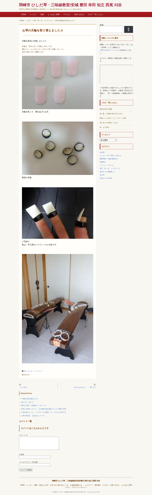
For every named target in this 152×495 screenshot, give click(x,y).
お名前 (21, 454)
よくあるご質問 (53, 14)
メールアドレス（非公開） (29, 462)
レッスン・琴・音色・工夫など (110, 155)
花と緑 (102, 175)
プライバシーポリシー (79, 487)
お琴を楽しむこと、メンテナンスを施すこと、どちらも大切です (43, 412)
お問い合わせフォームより (110, 50)
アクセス (66, 14)
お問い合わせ (79, 14)
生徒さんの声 (43, 485)
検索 (102, 25)
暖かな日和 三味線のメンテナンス (33, 405)
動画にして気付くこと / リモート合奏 (113, 118)
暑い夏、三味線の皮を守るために (111, 114)
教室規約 (98, 485)
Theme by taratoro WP (93, 492)
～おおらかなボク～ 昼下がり (84, 387)
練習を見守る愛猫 (106, 109)
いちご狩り (23, 387)
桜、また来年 (104, 127)
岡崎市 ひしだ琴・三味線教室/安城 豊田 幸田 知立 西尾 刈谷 (76, 481)
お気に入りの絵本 (106, 178)
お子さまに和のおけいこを (59, 485)
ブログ (67, 487)
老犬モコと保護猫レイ (107, 172)
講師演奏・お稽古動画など (109, 159)
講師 (42, 14)
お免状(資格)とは (76, 485)
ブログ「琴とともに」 (96, 14)
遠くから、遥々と (27, 402)
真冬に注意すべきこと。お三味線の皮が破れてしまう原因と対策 (43, 409)
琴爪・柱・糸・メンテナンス (33, 371)
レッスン (33, 14)
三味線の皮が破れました (29, 399)
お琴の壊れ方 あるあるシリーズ (33, 416)
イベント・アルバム (107, 165)
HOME (23, 14)
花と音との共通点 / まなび (109, 123)
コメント (23, 435)
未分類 (102, 152)
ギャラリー (89, 485)
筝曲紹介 (103, 162)
